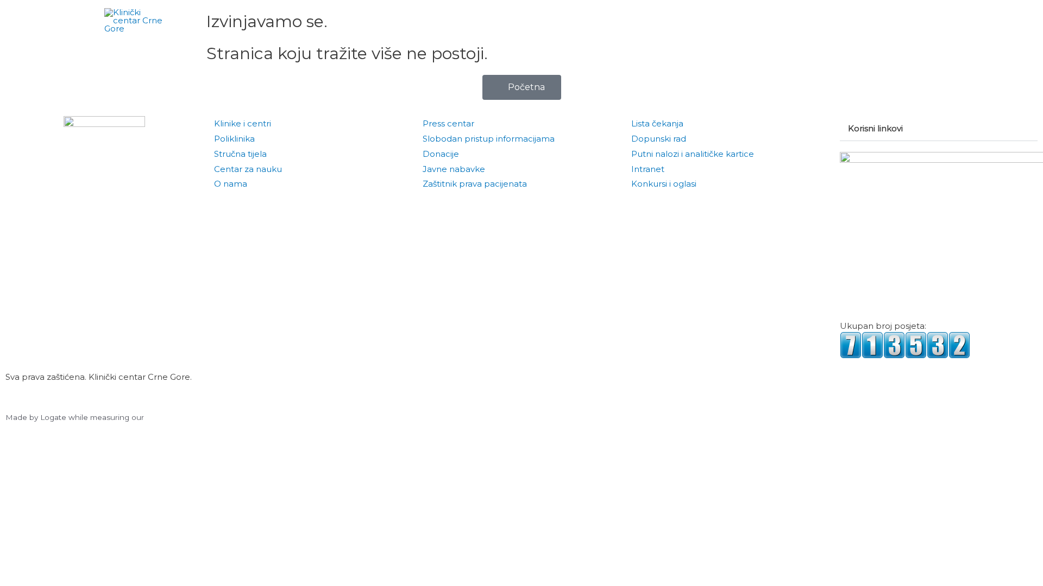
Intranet (647, 169)
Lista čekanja (657, 123)
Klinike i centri (242, 123)
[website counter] (905, 344)
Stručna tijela (240, 154)
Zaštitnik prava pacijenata (475, 184)
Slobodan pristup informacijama (489, 138)
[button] (926, 20)
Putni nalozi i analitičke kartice (692, 154)
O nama (230, 184)
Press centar (448, 123)
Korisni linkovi (875, 128)
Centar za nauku (248, 169)
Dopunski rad (658, 138)
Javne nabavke (454, 169)
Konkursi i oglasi (663, 184)
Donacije (441, 154)
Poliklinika (234, 138)
